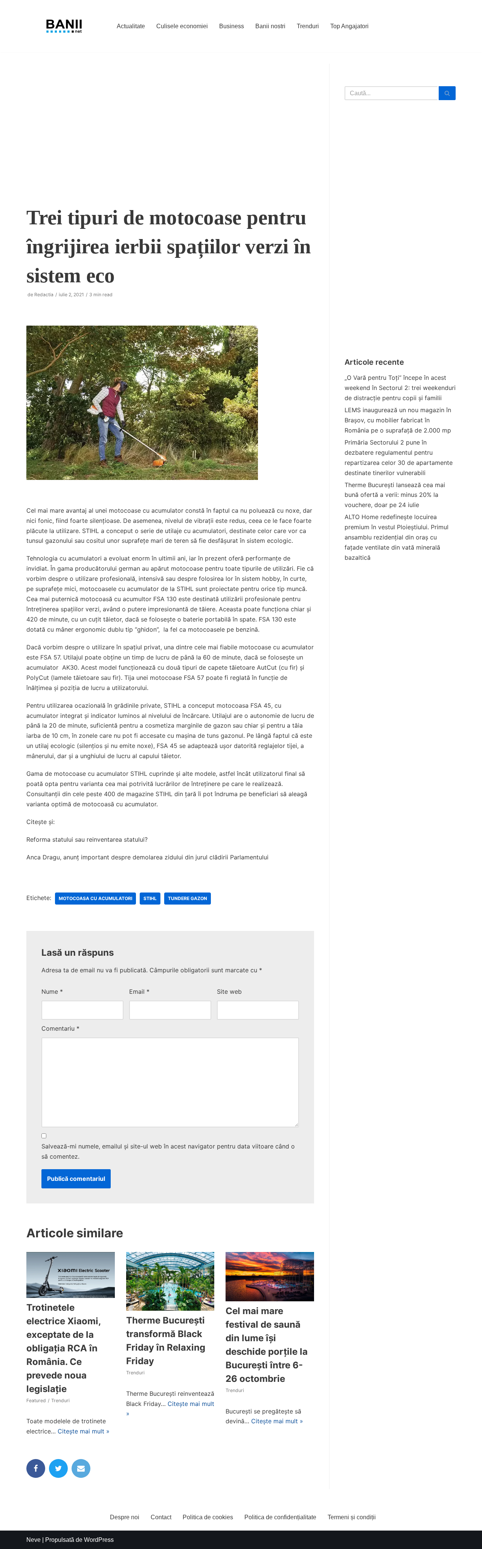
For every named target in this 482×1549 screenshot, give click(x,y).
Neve (33, 1540)
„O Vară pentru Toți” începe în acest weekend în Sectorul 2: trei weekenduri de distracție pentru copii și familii (400, 388)
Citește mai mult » (84, 1431)
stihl (150, 898)
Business (231, 26)
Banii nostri (270, 26)
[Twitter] (58, 1468)
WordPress (99, 1540)
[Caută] (447, 93)
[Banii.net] (64, 26)
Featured (36, 1400)
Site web (229, 991)
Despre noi (124, 1517)
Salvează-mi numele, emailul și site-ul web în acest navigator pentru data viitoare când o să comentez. (168, 1151)
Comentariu (60, 1028)
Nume (52, 991)
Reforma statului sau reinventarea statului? (87, 839)
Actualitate (131, 26)
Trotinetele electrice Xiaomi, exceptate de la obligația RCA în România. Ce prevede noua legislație (63, 1348)
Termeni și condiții (352, 1517)
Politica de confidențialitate (280, 1517)
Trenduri (308, 26)
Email (139, 991)
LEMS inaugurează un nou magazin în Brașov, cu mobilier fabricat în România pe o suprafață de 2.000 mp (398, 420)
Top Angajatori (349, 26)
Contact (161, 1517)
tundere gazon (187, 898)
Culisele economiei (182, 26)
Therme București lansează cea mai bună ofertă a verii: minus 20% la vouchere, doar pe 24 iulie (395, 495)
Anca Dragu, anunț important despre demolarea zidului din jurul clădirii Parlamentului (147, 857)
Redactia (43, 294)
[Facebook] (35, 1468)
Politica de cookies (208, 1517)
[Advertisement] (170, 127)
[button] (447, 93)
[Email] (81, 1468)
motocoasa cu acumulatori (95, 898)
